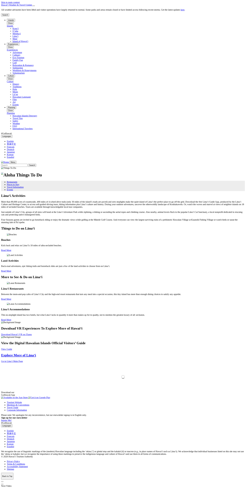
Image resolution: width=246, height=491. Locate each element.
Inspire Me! (6, 420)
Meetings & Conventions (18, 405)
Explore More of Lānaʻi (18, 355)
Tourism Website (14, 402)
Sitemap (10, 469)
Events (10, 189)
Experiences (13, 44)
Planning (11, 107)
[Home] (5, 162)
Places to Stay (13, 184)
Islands (11, 20)
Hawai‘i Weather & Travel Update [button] (17, 5)
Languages (6, 136)
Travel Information (15, 187)
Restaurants (12, 182)
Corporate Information (17, 410)
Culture (11, 76)
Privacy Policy (13, 461)
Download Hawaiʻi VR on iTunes (16, 334)
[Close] (34, 5)
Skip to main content (10, 2)
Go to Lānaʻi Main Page (12, 361)
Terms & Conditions (16, 464)
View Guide (6, 349)
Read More (6, 250)
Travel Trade (12, 407)
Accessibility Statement (17, 466)
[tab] (123, 5)
